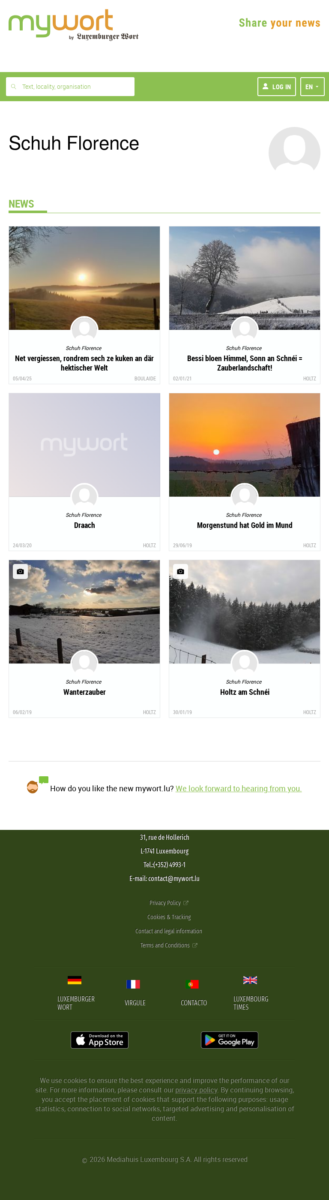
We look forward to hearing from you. (239, 788)
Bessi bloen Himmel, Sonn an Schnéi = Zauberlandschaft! (244, 363)
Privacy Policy (166, 903)
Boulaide (145, 378)
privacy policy (196, 1089)
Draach (84, 525)
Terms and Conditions (166, 945)
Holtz (309, 378)
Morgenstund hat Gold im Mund (245, 525)
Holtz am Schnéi (244, 692)
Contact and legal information (168, 931)
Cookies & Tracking (169, 917)
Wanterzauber (84, 692)
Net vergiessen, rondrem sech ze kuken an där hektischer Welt (84, 363)
